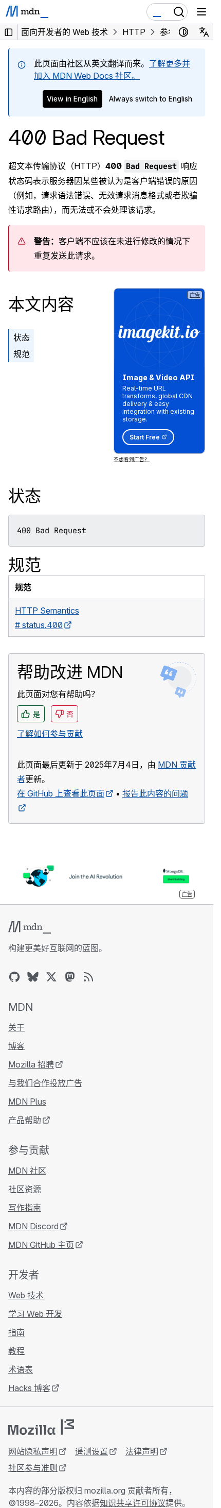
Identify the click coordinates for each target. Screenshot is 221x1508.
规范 (21, 354)
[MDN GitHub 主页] (14, 977)
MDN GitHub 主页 (41, 1245)
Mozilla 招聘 (31, 1064)
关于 (16, 1027)
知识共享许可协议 (132, 1503)
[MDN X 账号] (51, 977)
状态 (21, 337)
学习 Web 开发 (35, 1314)
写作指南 (24, 1207)
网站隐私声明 (33, 1451)
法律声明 (141, 1451)
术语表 (20, 1369)
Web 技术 (26, 1295)
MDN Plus (27, 1101)
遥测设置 (91, 1451)
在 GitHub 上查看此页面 (60, 793)
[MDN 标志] (29, 927)
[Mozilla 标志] (41, 1427)
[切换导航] (201, 12)
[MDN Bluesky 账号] (33, 977)
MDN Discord (33, 1226)
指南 (16, 1332)
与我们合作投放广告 (45, 1083)
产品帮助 (24, 1120)
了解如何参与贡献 (50, 733)
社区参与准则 (33, 1468)
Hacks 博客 (29, 1388)
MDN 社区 (27, 1170)
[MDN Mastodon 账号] (70, 977)
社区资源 (24, 1189)
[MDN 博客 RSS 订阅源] (88, 977)
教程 (16, 1351)
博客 (16, 1046)
